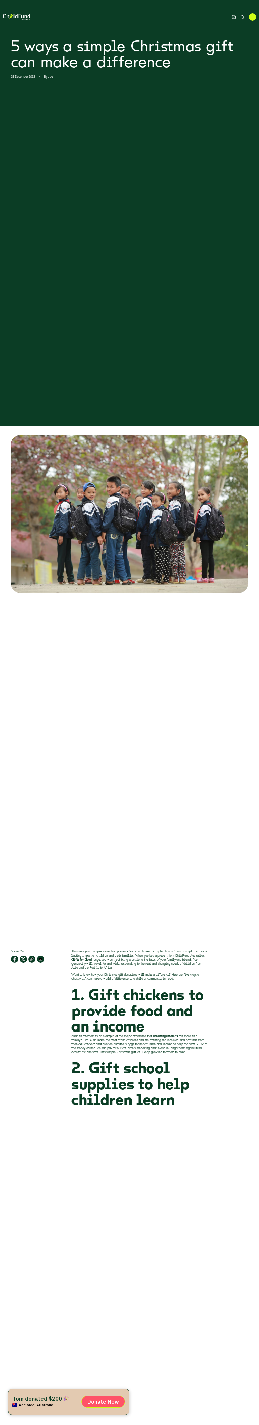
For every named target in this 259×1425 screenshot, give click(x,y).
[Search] (242, 17)
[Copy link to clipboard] (31, 959)
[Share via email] (40, 959)
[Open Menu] (252, 16)
